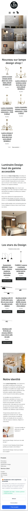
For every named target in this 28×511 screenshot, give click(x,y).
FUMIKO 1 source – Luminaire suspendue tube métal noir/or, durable (21, 269)
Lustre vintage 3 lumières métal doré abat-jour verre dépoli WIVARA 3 (21, 85)
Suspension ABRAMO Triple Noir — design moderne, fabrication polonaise (7, 270)
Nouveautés (4, 462)
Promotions (3, 461)
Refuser (14, 498)
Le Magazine (4, 473)
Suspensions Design (6, 464)
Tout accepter (14, 507)
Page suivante (16, 147)
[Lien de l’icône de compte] (14, 13)
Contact (3, 471)
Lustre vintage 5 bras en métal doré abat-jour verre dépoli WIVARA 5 (7, 137)
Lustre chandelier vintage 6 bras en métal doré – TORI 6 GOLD (7, 111)
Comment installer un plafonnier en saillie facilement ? (20, 429)
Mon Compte (4, 475)
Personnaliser (14, 502)
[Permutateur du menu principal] (9, 13)
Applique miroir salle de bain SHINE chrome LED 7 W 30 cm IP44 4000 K (21, 302)
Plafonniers (3, 466)
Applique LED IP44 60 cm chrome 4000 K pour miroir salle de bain (7, 333)
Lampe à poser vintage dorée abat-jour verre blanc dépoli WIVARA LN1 (7, 81)
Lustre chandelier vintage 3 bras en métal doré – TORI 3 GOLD (21, 110)
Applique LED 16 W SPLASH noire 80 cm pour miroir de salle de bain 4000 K (7, 302)
